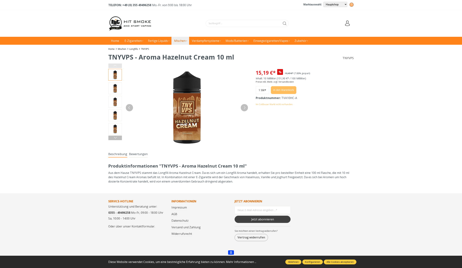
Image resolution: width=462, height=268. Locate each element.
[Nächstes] (244, 107)
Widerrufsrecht (181, 234)
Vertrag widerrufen (251, 237)
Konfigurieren (312, 261)
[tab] (117, 154)
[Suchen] (285, 23)
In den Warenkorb (283, 90)
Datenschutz (180, 221)
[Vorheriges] (129, 107)
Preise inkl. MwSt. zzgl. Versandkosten (275, 81)
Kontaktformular (143, 226)
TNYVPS (348, 58)
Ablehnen (293, 261)
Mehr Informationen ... (241, 262)
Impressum (179, 207)
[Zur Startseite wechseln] (130, 23)
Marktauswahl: (312, 4)
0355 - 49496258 (119, 213)
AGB (174, 214)
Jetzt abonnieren (262, 219)
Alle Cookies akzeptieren (340, 261)
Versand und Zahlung (186, 227)
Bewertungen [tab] (138, 154)
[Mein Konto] (347, 23)
